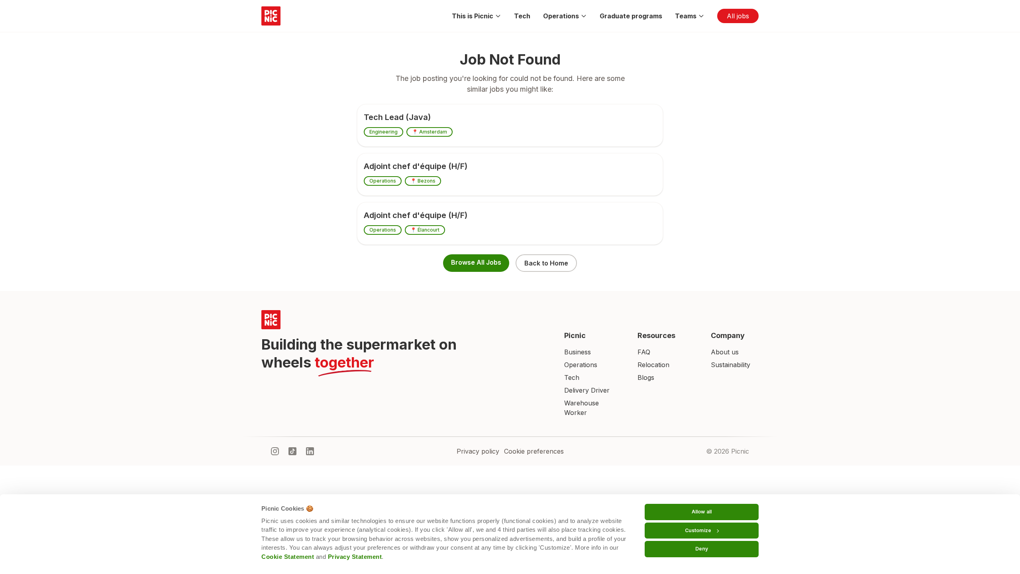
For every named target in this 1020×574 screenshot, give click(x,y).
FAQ (644, 352)
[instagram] (275, 451)
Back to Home (546, 263)
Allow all (702, 512)
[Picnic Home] (403, 319)
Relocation (653, 365)
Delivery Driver (587, 390)
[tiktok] (292, 451)
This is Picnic (472, 16)
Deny (701, 549)
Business (577, 352)
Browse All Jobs (476, 262)
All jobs (738, 16)
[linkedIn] (310, 451)
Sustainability (730, 365)
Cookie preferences (534, 451)
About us (725, 352)
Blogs (646, 377)
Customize (698, 530)
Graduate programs (631, 16)
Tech (522, 16)
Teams (685, 16)
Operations (561, 16)
